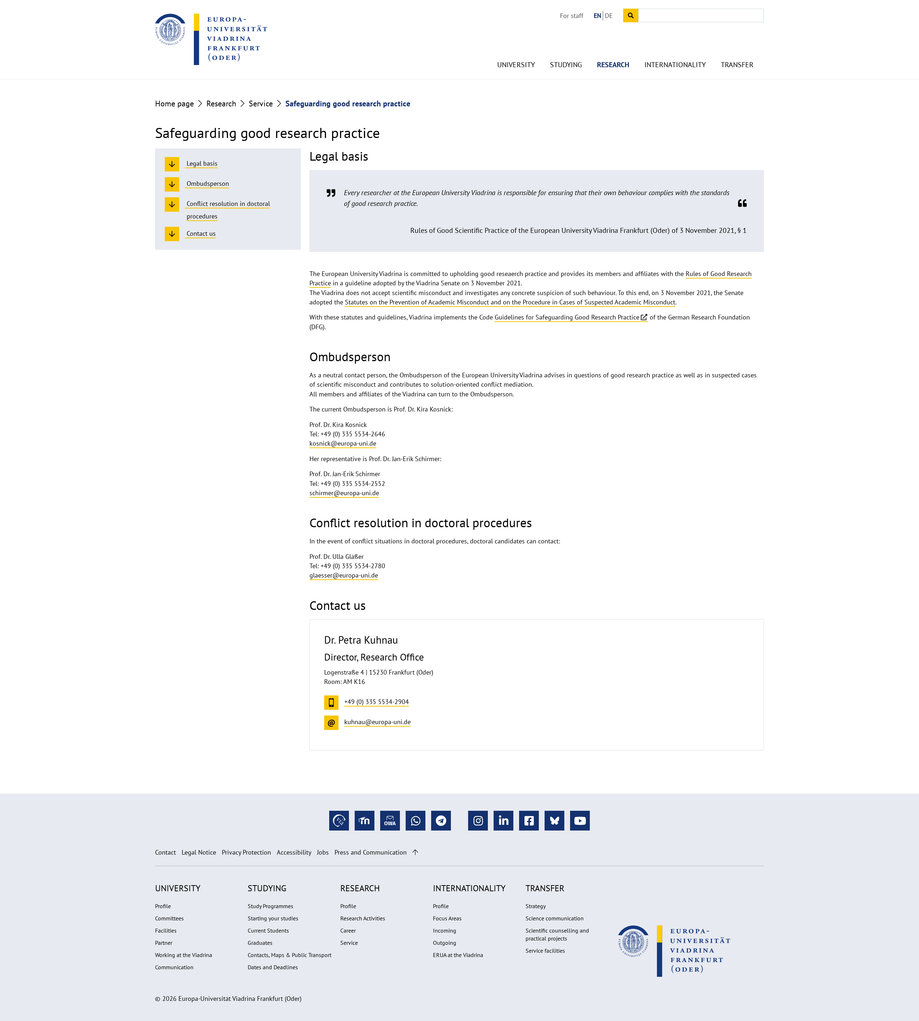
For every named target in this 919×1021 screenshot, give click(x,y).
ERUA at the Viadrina (458, 954)
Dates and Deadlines (273, 967)
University (516, 64)
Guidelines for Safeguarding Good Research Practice (567, 317)
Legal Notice (199, 852)
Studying (566, 64)
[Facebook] (529, 821)
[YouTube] (580, 821)
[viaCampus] (339, 821)
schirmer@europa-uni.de (344, 493)
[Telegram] (441, 821)
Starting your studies (273, 918)
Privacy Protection (246, 852)
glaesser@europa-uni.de (343, 575)
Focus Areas (447, 918)
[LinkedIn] (503, 821)
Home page (174, 103)
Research (613, 64)
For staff (571, 16)
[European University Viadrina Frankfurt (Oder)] (211, 39)
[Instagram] (478, 821)
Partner (163, 942)
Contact (165, 852)
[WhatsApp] (415, 821)
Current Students (268, 930)
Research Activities (362, 918)
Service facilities (545, 950)
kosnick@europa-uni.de (342, 443)
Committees (169, 918)
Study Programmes (270, 906)
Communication (174, 967)
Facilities (166, 930)
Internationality (675, 64)
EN (597, 16)
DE (609, 16)
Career (348, 930)
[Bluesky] (554, 821)
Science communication (555, 918)
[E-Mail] (390, 821)
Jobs (323, 852)
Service (261, 103)
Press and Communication (371, 852)
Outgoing (444, 942)
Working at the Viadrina (183, 954)
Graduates (260, 942)
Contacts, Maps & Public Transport (289, 954)
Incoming (444, 930)
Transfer (737, 64)
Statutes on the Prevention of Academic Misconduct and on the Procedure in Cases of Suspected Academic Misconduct (510, 302)
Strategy (536, 906)
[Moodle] (364, 821)
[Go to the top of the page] (415, 852)
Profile (163, 906)
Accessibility (294, 852)
